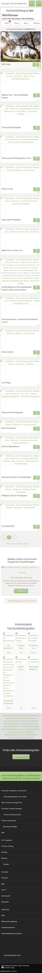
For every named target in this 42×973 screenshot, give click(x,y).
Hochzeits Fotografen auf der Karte (13, 791)
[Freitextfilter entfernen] (31, 3)
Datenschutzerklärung (9, 921)
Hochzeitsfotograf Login (12, 955)
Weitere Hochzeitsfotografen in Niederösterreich (20, 715)
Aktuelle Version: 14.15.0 (8, 971)
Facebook (4, 872)
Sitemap (4, 858)
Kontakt (6, 864)
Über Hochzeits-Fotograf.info (11, 802)
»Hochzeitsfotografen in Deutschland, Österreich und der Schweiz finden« (21, 777)
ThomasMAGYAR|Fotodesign (34, 668)
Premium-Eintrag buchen (12, 814)
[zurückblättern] (6, 46)
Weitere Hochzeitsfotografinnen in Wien (20, 718)
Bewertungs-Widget (10, 826)
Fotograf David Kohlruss (8, 702)
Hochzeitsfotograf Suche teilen (16, 544)
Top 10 (3, 890)
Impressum (5, 909)
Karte (16, 23)
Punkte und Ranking (8, 820)
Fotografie (22, 572)
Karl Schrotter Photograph (33, 647)
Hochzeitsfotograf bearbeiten (11, 933)
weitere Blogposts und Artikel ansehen (22, 601)
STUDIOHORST (8, 526)
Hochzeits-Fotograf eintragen (11, 808)
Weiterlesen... (22, 591)
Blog (2, 884)
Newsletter (5, 902)
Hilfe (2, 832)
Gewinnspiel (5, 896)
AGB (3, 915)
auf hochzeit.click (21, 757)
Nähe (25, 23)
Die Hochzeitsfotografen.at (8, 647)
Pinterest (4, 878)
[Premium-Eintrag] (37, 625)
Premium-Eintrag (7, 846)
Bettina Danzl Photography (21, 668)
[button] (3, 537)
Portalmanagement (8, 927)
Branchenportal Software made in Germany (14, 967)
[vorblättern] (35, 46)
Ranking (4, 852)
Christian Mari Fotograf (21, 647)
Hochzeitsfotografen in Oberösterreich (17, 721)
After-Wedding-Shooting (21, 577)
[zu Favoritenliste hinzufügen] (3, 34)
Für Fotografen (6, 840)
